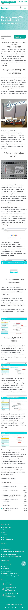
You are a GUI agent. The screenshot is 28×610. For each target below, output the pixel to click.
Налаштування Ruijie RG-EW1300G (10, 487)
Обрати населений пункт (8, 1)
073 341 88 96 (8, 584)
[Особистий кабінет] (20, 7)
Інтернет (5, 547)
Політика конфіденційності (11, 576)
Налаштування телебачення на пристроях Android (11, 496)
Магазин (5, 530)
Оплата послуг (7, 563)
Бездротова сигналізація (10, 554)
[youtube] (12, 608)
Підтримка (6, 568)
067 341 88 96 (23, 1)
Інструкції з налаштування (18, 37)
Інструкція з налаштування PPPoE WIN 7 (10, 504)
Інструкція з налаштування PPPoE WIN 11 (10, 500)
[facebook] (5, 608)
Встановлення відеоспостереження (13, 551)
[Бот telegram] (16, 608)
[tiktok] (23, 608)
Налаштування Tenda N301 (10, 490)
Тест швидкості (7, 571)
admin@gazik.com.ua (10, 590)
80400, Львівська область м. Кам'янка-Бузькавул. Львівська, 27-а (11, 595)
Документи (6, 566)
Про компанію (7, 527)
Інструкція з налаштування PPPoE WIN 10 (10, 509)
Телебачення (6, 549)
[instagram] (9, 608)
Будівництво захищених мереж (12, 556)
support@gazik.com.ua (10, 587)
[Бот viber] (19, 608)
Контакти (5, 537)
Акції (4, 532)
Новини (5, 534)
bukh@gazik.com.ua (9, 589)
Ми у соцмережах (8, 539)
